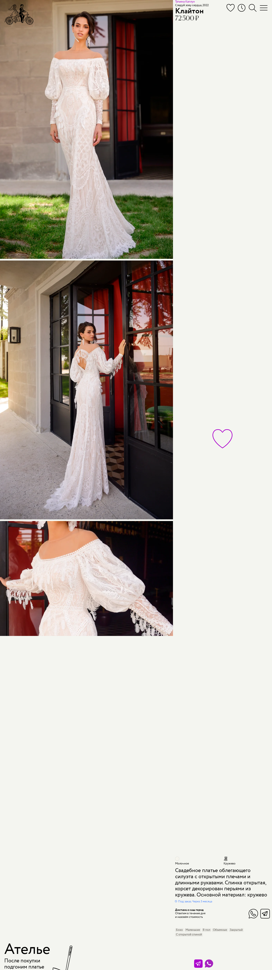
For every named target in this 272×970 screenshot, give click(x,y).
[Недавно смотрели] (242, 8)
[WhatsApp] (209, 963)
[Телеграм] (198, 963)
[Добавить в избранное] (222, 438)
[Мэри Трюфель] (18, 14)
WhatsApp (253, 913)
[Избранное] (231, 8)
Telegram (265, 913)
